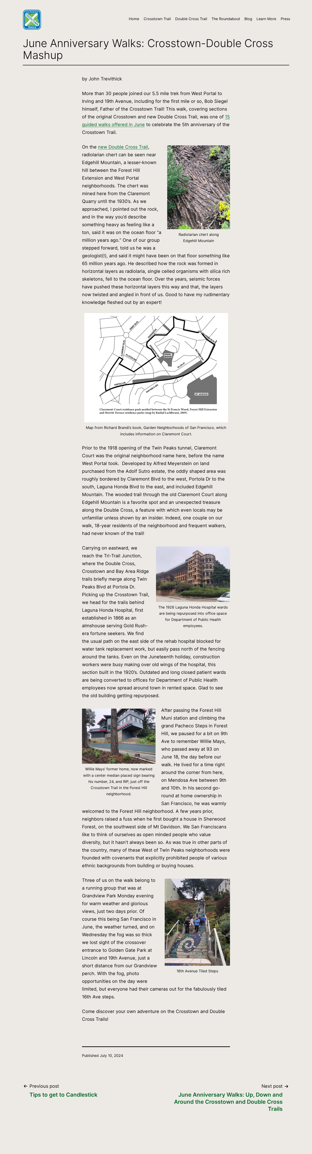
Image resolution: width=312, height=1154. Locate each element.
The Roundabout (226, 18)
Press (285, 18)
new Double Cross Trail (123, 147)
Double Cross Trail (191, 18)
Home (134, 18)
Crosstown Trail (157, 18)
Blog (248, 18)
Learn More (266, 18)
